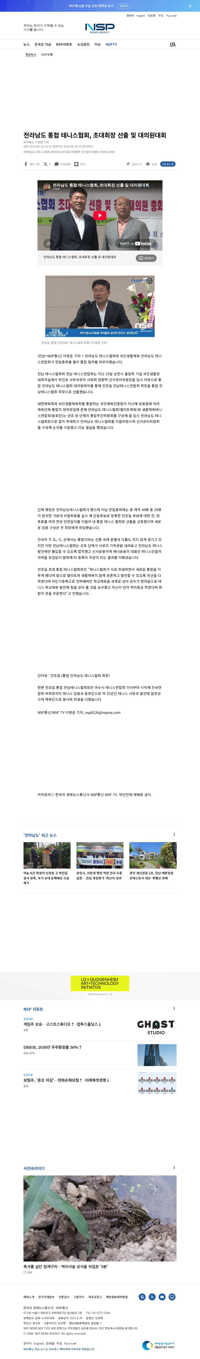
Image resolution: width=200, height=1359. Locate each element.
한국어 (130, 15)
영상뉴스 (30, 54)
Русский (171, 15)
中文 (160, 15)
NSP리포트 (64, 44)
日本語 (151, 15)
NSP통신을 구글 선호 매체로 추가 (91, 5)
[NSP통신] (100, 28)
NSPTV (111, 44)
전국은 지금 (43, 44)
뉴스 (26, 44)
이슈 (98, 44)
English (141, 15)
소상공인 (83, 44)
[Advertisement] (100, 93)
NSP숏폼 (47, 54)
